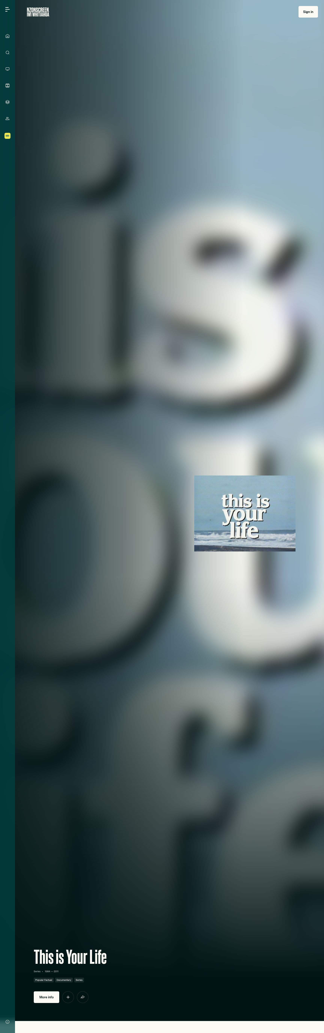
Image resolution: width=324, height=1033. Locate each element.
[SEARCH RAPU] (7, 52)
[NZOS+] (7, 136)
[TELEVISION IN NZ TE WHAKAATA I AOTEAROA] (7, 69)
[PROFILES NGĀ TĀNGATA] (7, 118)
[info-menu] (7, 1021)
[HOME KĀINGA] (7, 36)
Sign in (308, 11)
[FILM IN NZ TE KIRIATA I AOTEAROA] (7, 85)
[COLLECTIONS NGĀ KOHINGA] (7, 102)
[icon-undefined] (68, 997)
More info (46, 997)
